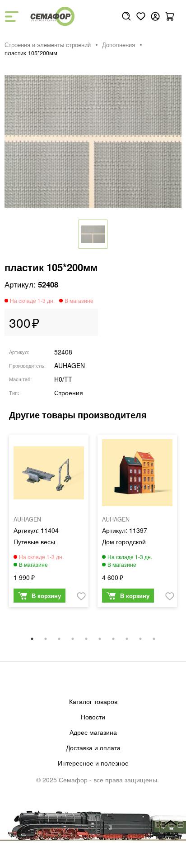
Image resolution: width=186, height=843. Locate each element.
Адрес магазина (93, 732)
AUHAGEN (69, 365)
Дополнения (118, 45)
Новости (93, 716)
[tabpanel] (48, 523)
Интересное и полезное (93, 762)
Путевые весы (34, 541)
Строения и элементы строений (48, 45)
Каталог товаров (93, 701)
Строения (68, 392)
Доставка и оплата (93, 747)
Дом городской (124, 541)
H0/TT (63, 378)
